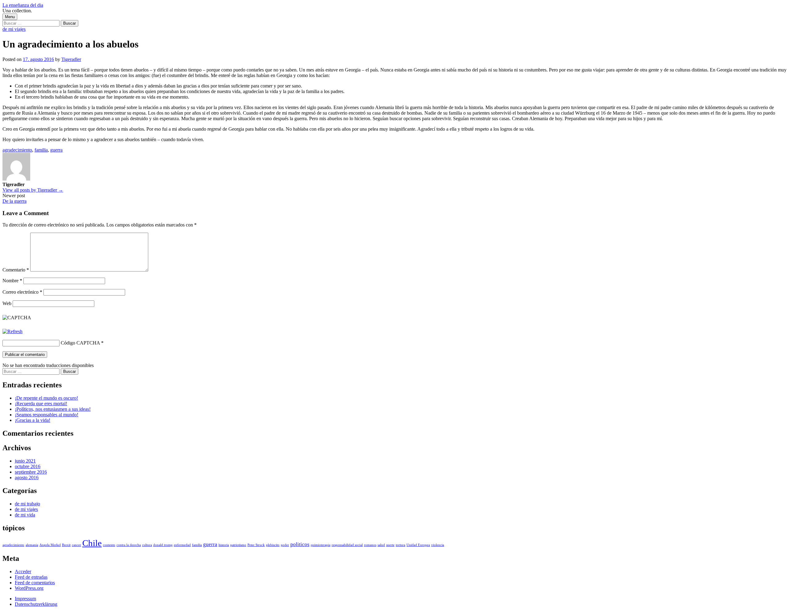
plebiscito (273, 545)
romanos (370, 545)
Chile (92, 543)
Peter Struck (256, 545)
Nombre (12, 280)
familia (41, 150)
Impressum (25, 598)
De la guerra (14, 201)
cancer (76, 545)
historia (224, 545)
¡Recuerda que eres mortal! (41, 403)
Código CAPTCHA (80, 342)
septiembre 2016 (31, 472)
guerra (56, 150)
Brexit (66, 545)
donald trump (163, 545)
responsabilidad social (347, 545)
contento (109, 545)
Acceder (23, 571)
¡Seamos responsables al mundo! (46, 414)
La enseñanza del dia (22, 5)
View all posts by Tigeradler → (32, 190)
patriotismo (238, 545)
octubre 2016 (27, 466)
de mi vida (25, 514)
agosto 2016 (27, 477)
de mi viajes (14, 29)
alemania (32, 545)
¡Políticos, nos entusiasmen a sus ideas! (53, 409)
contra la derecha (129, 545)
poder (285, 545)
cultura (147, 545)
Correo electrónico (22, 292)
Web (6, 303)
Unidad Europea (418, 545)
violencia (437, 545)
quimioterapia (320, 545)
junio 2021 (25, 460)
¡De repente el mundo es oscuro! (46, 398)
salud (381, 545)
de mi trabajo (27, 503)
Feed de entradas (31, 577)
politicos (299, 544)
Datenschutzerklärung (36, 604)
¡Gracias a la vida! (32, 420)
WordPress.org (29, 588)
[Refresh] (12, 331)
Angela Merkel (50, 545)
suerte (390, 545)
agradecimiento (17, 150)
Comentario (15, 269)
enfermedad (182, 545)
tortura (400, 545)
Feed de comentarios (35, 582)
